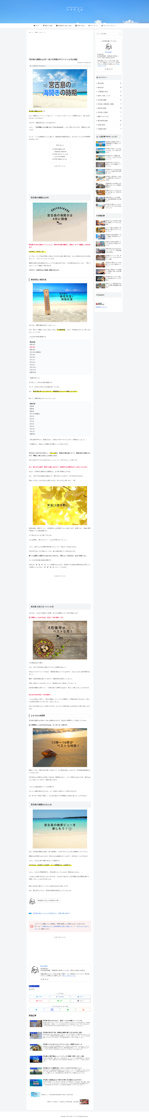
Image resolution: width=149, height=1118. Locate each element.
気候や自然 (109, 125)
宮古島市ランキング (101, 307)
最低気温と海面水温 (60, 151)
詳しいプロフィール (69, 975)
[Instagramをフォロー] (43, 979)
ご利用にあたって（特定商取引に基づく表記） (56, 926)
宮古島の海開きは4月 (59, 149)
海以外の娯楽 (109, 108)
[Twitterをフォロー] (41, 979)
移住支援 (109, 83)
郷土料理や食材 (109, 120)
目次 (57, 145)
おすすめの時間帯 (60, 156)
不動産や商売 (109, 129)
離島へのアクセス (109, 116)
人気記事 (32, 989)
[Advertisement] (60, 44)
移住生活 (109, 87)
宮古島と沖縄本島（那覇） (109, 104)
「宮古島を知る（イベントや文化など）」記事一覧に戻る (50, 913)
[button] (120, 34)
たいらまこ (44, 966)
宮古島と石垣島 (109, 112)
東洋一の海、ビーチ (34, 986)
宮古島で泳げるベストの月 (60, 154)
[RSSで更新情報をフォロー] (48, 979)
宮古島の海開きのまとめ (60, 159)
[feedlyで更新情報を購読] (45, 979)
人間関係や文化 (109, 91)
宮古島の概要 (109, 100)
